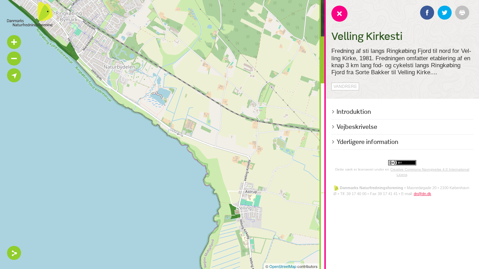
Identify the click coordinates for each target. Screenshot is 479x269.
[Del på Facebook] (427, 13)
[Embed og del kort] (14, 253)
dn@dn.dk (422, 194)
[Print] (462, 13)
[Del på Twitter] (445, 13)
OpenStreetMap (282, 266)
